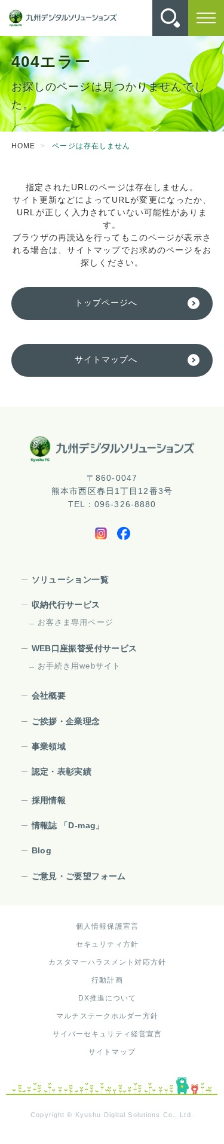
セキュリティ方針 (107, 944)
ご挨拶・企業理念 (66, 721)
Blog (41, 850)
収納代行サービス (66, 604)
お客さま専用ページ (75, 622)
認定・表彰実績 (61, 771)
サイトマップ (112, 1052)
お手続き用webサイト (79, 665)
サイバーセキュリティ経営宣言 (107, 1034)
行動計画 (106, 980)
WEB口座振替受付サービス (84, 648)
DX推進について (107, 998)
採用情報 (49, 800)
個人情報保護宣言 (107, 926)
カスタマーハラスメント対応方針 (107, 962)
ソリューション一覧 (70, 579)
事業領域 (49, 746)
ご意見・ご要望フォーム (79, 876)
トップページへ (106, 302)
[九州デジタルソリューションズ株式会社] (62, 18)
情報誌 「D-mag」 (68, 825)
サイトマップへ (106, 359)
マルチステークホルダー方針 (107, 1016)
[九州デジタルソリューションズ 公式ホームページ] (112, 449)
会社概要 (49, 695)
